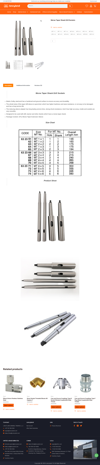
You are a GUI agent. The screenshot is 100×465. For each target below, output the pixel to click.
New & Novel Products (66, 12)
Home (9, 12)
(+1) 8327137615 (7, 1)
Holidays (79, 12)
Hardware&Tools (35, 12)
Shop (14, 12)
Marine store (22, 12)
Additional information (23, 85)
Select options (8, 405)
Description (8, 85)
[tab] (8, 85)
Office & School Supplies (49, 12)
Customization (88, 12)
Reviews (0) (38, 85)
